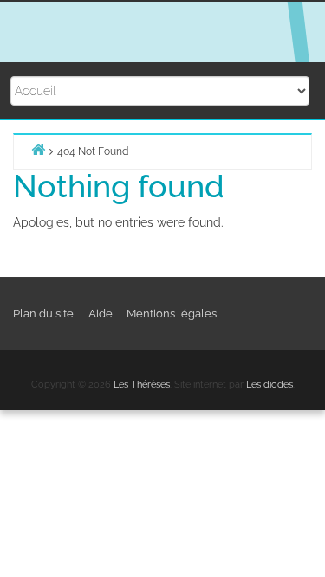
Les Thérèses (142, 384)
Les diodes (269, 384)
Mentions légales (172, 313)
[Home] (38, 149)
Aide (100, 313)
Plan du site (43, 313)
